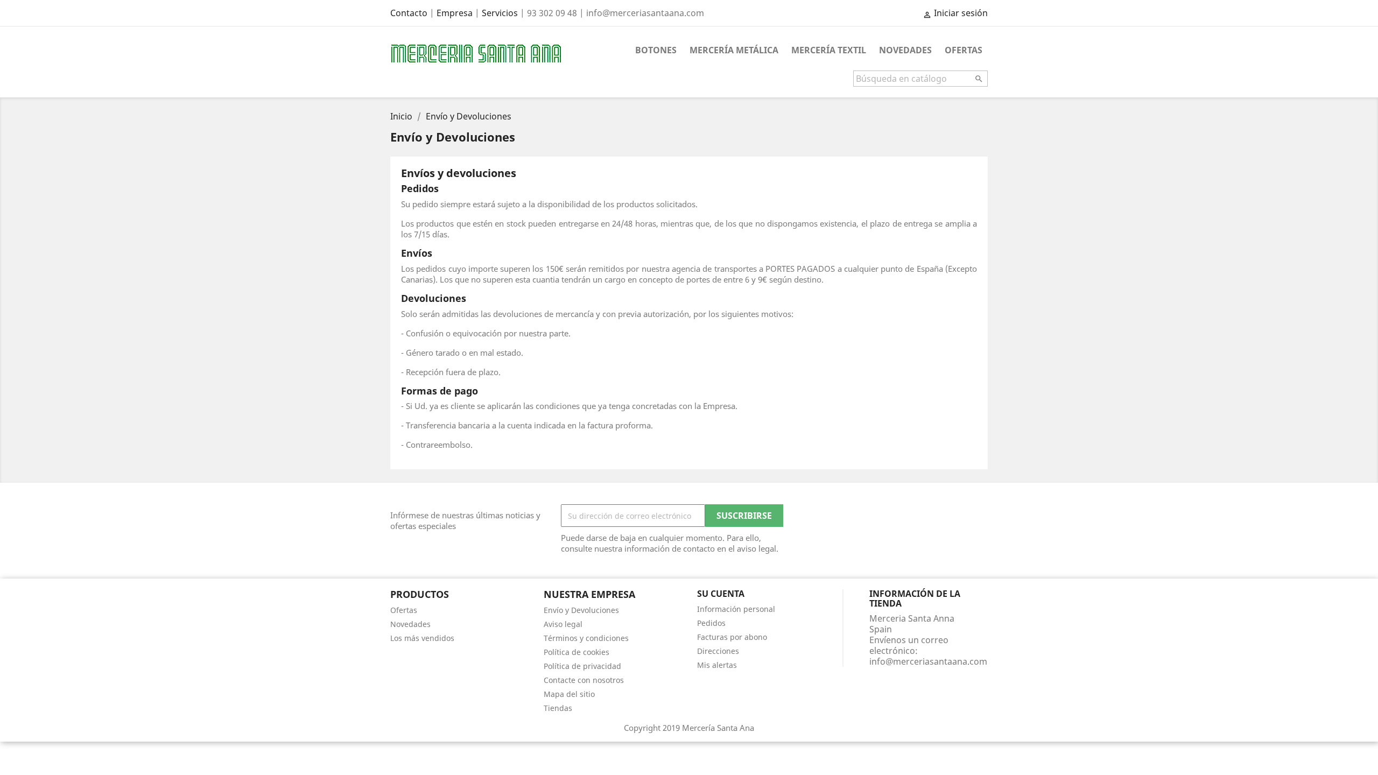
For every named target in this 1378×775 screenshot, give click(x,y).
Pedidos (711, 623)
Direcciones (718, 651)
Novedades (905, 50)
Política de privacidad (582, 666)
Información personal (736, 609)
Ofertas (963, 50)
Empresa (455, 13)
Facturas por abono (732, 637)
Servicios (500, 13)
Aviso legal (563, 624)
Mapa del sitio (569, 694)
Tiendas (558, 708)
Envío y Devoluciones (581, 610)
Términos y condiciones (586, 638)
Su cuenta (720, 594)
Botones (656, 50)
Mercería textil (828, 50)
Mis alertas (717, 665)
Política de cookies (576, 652)
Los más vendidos (422, 638)
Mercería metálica (734, 50)
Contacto (408, 13)
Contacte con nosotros (584, 680)
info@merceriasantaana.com (928, 661)
